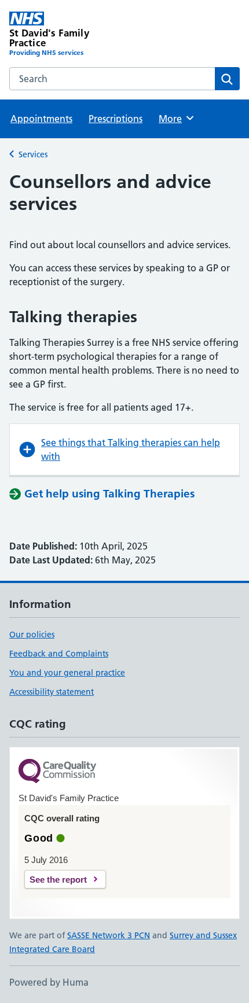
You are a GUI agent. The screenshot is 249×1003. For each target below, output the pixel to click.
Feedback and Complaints (58, 653)
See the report (58, 879)
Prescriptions (115, 118)
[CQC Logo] (57, 772)
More (175, 118)
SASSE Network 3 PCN (108, 935)
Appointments (41, 118)
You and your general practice (67, 673)
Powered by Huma (49, 982)
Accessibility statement (51, 692)
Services (33, 154)
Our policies (31, 634)
